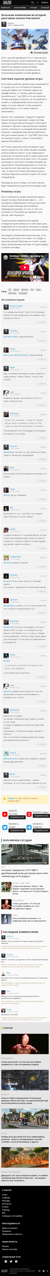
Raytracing (18, 900)
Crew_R (13, 752)
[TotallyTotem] (6, 557)
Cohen (12, 349)
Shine (8, 991)
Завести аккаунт (10, 1228)
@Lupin (7, 581)
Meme (12, 774)
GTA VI (4, 1133)
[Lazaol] (6, 530)
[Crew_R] (6, 753)
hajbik (12, 367)
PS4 (32, 290)
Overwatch (23, 293)
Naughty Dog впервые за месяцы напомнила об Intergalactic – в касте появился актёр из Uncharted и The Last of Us (24, 947)
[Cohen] (6, 350)
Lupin (12, 392)
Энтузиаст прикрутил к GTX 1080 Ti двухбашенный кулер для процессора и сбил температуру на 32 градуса (24, 873)
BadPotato (14, 413)
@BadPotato (9, 452)
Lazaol (12, 529)
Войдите (11, 798)
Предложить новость (12, 1234)
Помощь (6, 1210)
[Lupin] (6, 393)
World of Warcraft (11, 1172)
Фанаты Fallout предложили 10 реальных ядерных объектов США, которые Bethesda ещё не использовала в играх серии (24, 1100)
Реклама (6, 1201)
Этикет (5, 1207)
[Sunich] (6, 655)
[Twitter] (11, 1261)
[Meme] (6, 775)
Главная (6, 1197)
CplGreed (13, 599)
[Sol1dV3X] (6, 576)
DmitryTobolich (16, 306)
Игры (38, 290)
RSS (3, 1213)
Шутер (16, 290)
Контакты (6, 1204)
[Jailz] (6, 508)
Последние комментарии (20, 932)
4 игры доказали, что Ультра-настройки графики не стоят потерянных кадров (27, 906)
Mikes (8, 973)
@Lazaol (7, 562)
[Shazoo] (7, 3)
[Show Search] (32, 2)
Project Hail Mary (21, 883)
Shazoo (5, 1246)
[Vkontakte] (16, 1261)
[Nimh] (6, 468)
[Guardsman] (6, 710)
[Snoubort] (3, 937)
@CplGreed (8, 627)
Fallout (5, 1094)
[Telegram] (6, 1261)
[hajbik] (6, 368)
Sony (15, 915)
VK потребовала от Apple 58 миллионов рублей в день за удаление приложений (23, 984)
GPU (3, 867)
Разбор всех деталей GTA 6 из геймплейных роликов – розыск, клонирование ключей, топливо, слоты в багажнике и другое (22, 1139)
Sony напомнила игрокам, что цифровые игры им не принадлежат (30, 919)
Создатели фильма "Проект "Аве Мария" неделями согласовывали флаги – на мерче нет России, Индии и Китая (30, 890)
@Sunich (7, 691)
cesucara (10, 23)
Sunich (12, 654)
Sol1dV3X (13, 575)
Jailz (11, 507)
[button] (5, 7)
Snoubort (9, 936)
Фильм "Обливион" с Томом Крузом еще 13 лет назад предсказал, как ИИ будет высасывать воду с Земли (22, 966)
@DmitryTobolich (11, 336)
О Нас (4, 1194)
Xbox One (12, 293)
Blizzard (25, 290)
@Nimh (7, 495)
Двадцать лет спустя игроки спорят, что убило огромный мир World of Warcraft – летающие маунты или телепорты (24, 1178)
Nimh (12, 467)
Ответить (43, 307)
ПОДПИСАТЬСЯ (17, 817)
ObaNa (9, 1009)
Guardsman (14, 710)
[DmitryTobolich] (6, 307)
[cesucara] (3, 24)
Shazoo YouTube (9, 1249)
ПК (10, 290)
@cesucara (8, 355)
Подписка (6, 1231)
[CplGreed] (6, 600)
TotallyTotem (15, 556)
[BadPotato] (6, 414)
